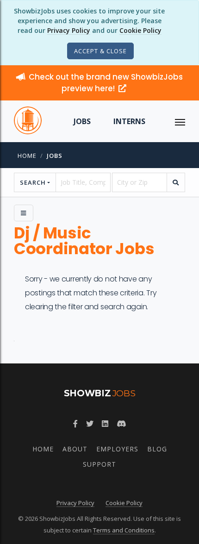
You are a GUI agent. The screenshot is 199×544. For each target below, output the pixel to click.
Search (33, 182)
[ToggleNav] (180, 121)
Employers (117, 448)
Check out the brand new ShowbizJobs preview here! (106, 82)
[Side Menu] (23, 213)
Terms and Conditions (124, 530)
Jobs (82, 121)
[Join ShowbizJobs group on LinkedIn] (105, 424)
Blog (157, 448)
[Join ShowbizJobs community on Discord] (121, 424)
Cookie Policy (140, 30)
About (74, 448)
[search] (176, 182)
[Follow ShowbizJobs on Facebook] (75, 424)
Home (27, 155)
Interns (129, 121)
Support (99, 464)
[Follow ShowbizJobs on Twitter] (89, 424)
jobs (54, 155)
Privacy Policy (68, 30)
